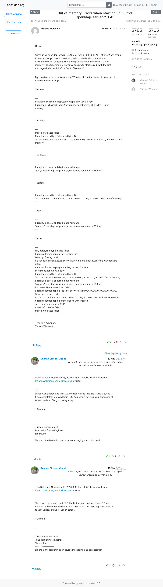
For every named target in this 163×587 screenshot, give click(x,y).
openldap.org (16, 5)
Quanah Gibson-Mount (53, 358)
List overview (14, 14)
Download (14, 33)
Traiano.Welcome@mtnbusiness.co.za (54, 381)
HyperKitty (81, 583)
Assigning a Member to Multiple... (143, 20)
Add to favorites (143, 59)
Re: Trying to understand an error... (48, 20)
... (37, 390)
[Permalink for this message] (125, 342)
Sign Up (152, 4)
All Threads (14, 22)
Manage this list (123, 4)
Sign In (140, 4)
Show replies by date (116, 353)
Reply (38, 345)
